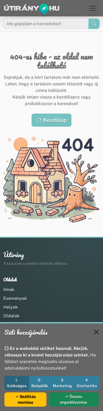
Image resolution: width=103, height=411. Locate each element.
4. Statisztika (87, 383)
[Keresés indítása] (94, 24)
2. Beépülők (39, 383)
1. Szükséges (17, 383)
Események (15, 298)
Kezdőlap (54, 120)
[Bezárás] (96, 332)
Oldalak (11, 316)
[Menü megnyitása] (92, 8)
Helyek (10, 307)
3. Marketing (62, 383)
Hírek (8, 289)
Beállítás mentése (27, 399)
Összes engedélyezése (73, 399)
